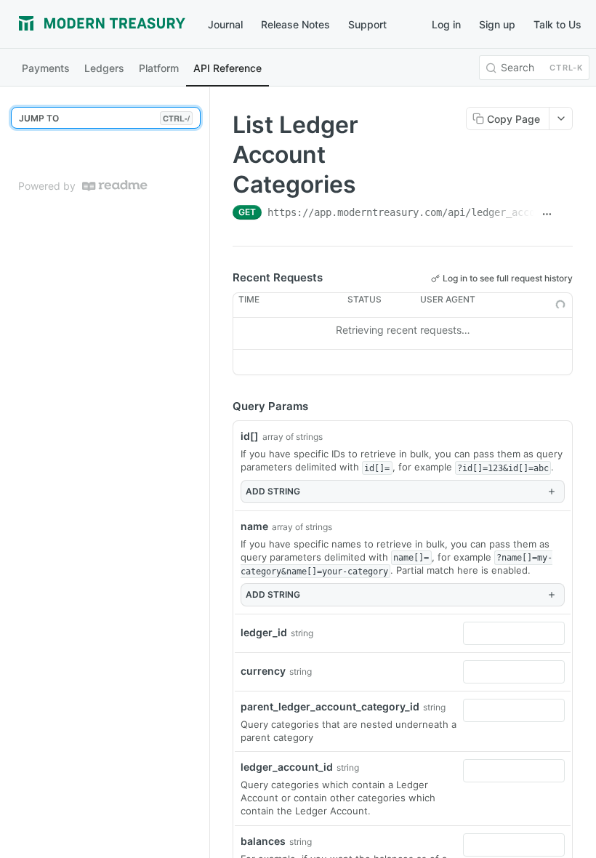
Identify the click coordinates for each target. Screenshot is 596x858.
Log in (446, 24)
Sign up (497, 24)
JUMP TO (104, 118)
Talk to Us (557, 24)
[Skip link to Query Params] (222, 406)
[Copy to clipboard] (566, 213)
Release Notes (295, 24)
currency (263, 671)
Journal (225, 24)
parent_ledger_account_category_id (330, 706)
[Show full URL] (546, 213)
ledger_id (264, 632)
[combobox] (514, 633)
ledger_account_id (287, 767)
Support (367, 24)
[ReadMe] (115, 185)
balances (263, 841)
